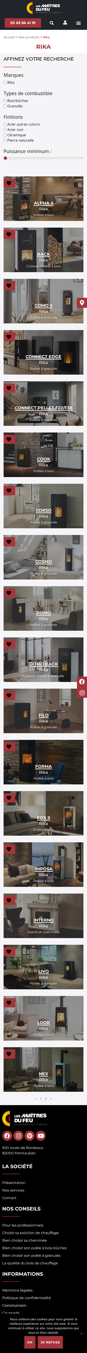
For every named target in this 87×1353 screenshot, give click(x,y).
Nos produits (29, 37)
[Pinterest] (30, 1136)
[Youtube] (41, 1136)
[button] (78, 23)
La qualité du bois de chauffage (30, 1263)
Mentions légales (17, 1290)
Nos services (13, 1190)
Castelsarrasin (14, 1305)
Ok (30, 1342)
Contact (9, 1198)
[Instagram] (18, 1136)
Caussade (10, 1313)
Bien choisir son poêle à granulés (31, 1255)
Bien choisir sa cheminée (24, 1240)
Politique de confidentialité (26, 1298)
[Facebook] (7, 1136)
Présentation (13, 1183)
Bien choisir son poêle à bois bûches (34, 1248)
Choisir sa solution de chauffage (30, 1233)
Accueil (9, 37)
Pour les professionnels (22, 1225)
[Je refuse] (81, 1333)
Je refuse (50, 1342)
